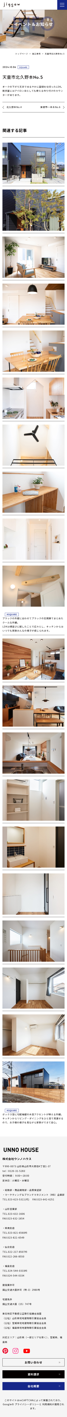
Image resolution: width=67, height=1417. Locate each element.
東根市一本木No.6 (50, 107)
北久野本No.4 (14, 107)
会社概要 (33, 1386)
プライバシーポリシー (27, 1404)
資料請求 (33, 1374)
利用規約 (47, 1404)
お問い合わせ (33, 1362)
